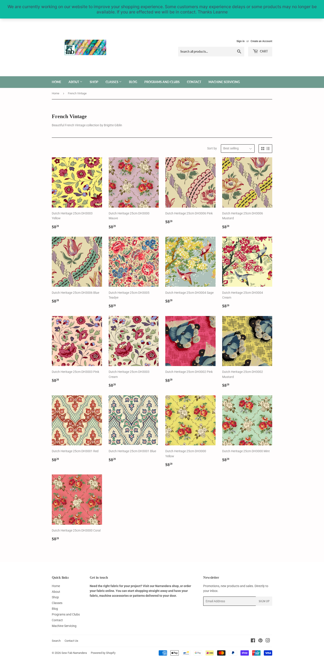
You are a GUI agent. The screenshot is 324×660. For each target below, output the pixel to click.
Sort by (212, 148)
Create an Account (261, 41)
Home (56, 82)
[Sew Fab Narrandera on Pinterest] (260, 641)
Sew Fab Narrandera (74, 652)
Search (56, 640)
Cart (263, 51)
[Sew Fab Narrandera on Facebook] (253, 641)
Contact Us (71, 640)
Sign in (240, 41)
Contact (194, 82)
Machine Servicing (224, 82)
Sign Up (264, 601)
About (74, 82)
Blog (133, 82)
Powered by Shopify (103, 652)
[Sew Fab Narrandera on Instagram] (268, 641)
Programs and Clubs (162, 82)
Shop (94, 82)
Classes (112, 82)
